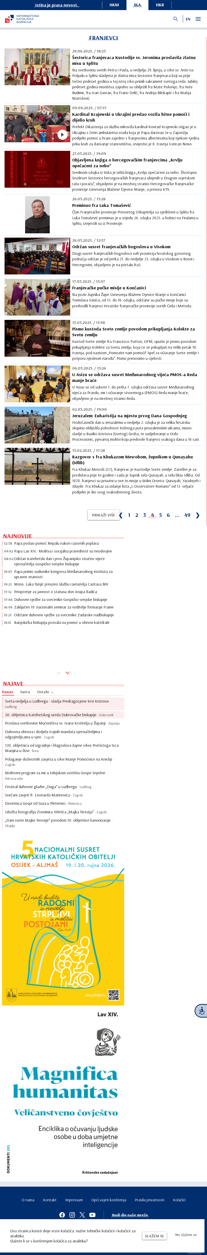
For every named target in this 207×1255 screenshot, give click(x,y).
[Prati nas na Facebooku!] (62, 1215)
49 (187, 514)
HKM (114, 5)
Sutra (25, 691)
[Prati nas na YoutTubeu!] (92, 1215)
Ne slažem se (186, 1234)
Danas (7, 691)
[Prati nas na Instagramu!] (72, 1215)
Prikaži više (103, 514)
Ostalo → (45, 691)
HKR (160, 5)
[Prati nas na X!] (82, 1215)
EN (188, 18)
